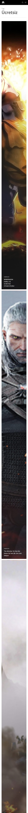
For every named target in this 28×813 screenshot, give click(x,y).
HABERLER (6, 277)
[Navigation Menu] (25, 2)
